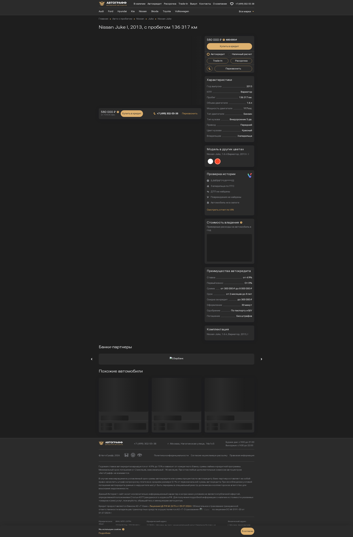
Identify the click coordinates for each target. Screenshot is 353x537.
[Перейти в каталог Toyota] (139, 455)
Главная (103, 18)
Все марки (245, 11)
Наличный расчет (242, 54)
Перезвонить (189, 113)
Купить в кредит (131, 113)
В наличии (139, 3)
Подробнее (104, 533)
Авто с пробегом (122, 18)
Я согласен (247, 531)
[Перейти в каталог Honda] (126, 455)
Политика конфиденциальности (171, 455)
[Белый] (210, 161)
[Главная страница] (113, 4)
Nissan (140, 18)
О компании (220, 3)
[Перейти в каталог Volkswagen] (133, 455)
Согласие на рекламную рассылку (209, 455)
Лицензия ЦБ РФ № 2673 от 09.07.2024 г (171, 506)
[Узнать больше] (118, 112)
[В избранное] (232, 4)
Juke (151, 18)
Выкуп (193, 3)
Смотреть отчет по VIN (220, 209)
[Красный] (217, 161)
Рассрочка (170, 3)
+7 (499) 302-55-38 (245, 4)
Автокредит (155, 3)
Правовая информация (242, 455)
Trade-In (183, 3)
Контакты (205, 3)
